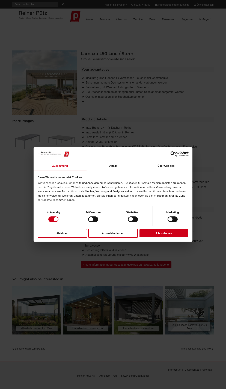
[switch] (93, 219)
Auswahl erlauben (113, 233)
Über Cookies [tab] (165, 165)
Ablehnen (62, 233)
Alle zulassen (164, 233)
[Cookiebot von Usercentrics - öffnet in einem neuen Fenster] (173, 154)
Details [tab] (113, 165)
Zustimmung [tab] (60, 165)
